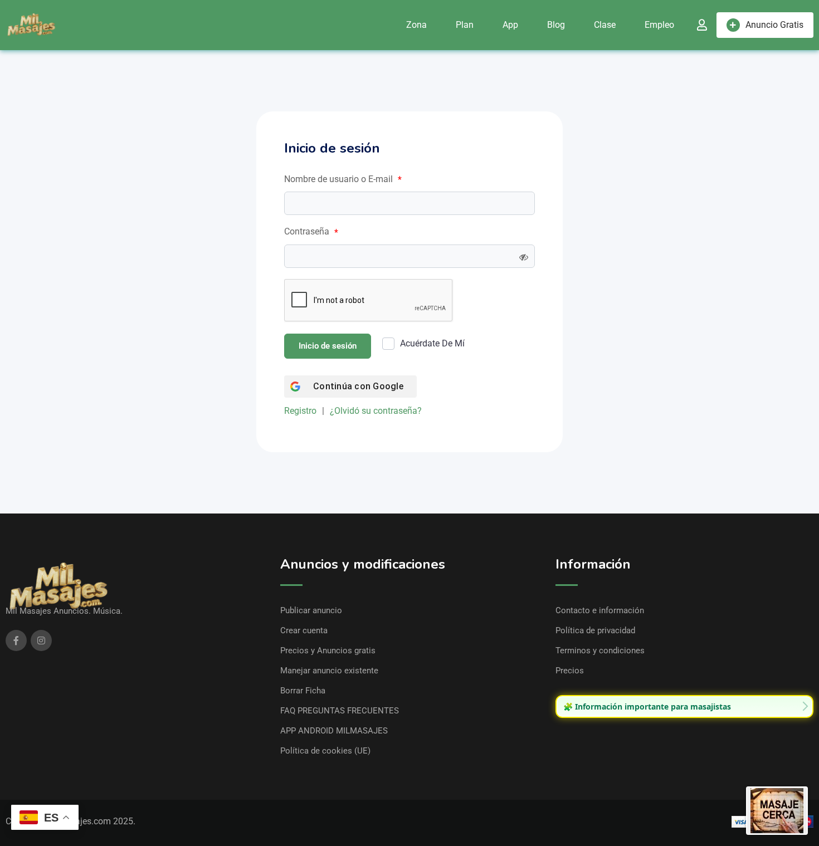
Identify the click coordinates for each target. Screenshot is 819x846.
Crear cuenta (304, 630)
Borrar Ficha (302, 691)
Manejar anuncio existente (329, 671)
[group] (684, 706)
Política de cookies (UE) (325, 751)
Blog (556, 24)
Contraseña (311, 231)
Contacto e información (599, 610)
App (510, 24)
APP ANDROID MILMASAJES (334, 731)
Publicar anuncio (311, 610)
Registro (300, 410)
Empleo (659, 24)
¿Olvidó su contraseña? (376, 410)
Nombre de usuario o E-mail (343, 179)
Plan (465, 24)
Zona (416, 24)
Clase (605, 24)
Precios (569, 671)
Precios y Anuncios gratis (328, 650)
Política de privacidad (595, 630)
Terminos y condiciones (600, 650)
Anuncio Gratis (774, 24)
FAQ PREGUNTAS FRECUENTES (339, 711)
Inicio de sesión (328, 346)
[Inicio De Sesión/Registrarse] (702, 25)
